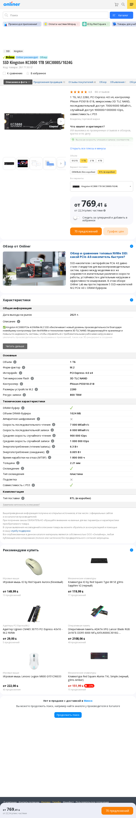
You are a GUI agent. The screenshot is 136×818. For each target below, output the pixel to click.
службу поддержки (20, 530)
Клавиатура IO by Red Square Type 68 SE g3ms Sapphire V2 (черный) (95, 583)
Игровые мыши (11, 578)
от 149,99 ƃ (10, 591)
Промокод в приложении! (22, 24)
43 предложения (12, 689)
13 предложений (12, 595)
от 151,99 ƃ (75, 686)
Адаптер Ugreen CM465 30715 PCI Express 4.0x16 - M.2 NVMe (33, 630)
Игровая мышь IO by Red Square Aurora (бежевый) (33, 582)
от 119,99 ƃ (75, 591)
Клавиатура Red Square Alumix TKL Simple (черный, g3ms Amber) (98, 678)
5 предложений (11, 642)
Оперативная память (79, 625)
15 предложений (77, 689)
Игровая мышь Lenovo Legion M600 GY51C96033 (32, 676)
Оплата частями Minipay (62, 24)
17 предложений (77, 595)
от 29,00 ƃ (10, 639)
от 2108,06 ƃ (76, 639)
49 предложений (77, 642)
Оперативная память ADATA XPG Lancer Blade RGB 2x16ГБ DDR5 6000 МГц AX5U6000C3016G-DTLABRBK (99, 631)
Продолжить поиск (68, 715)
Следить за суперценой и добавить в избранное (105, 219)
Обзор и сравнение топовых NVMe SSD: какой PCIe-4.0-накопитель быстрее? (99, 255)
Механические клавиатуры (82, 578)
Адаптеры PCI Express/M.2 (16, 625)
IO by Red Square (96, 24)
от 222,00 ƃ (10, 686)
